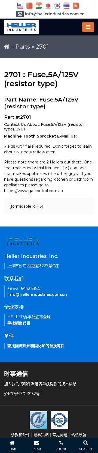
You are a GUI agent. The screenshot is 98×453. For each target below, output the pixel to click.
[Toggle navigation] (88, 27)
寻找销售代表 (18, 323)
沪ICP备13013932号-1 (23, 393)
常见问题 (60, 434)
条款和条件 (20, 434)
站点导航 (78, 434)
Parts (23, 46)
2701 (42, 46)
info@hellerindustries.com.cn (55, 13)
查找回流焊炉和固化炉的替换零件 (36, 345)
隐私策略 (41, 434)
